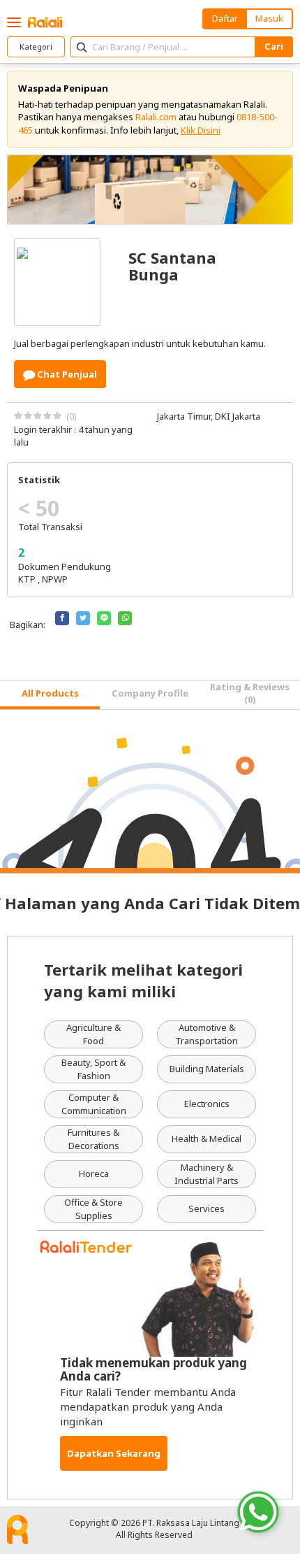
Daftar (225, 18)
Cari (273, 46)
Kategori (36, 46)
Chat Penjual (66, 374)
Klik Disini (200, 130)
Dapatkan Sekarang (113, 1453)
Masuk (269, 18)
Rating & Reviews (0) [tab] (250, 693)
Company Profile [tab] (150, 693)
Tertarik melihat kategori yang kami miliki (143, 980)
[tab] (50, 694)
